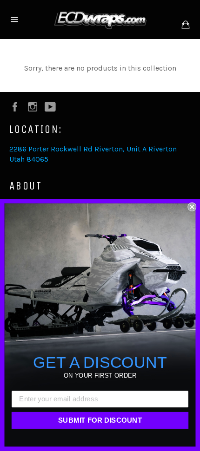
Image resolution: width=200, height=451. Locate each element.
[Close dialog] (191, 207)
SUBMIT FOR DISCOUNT (100, 420)
